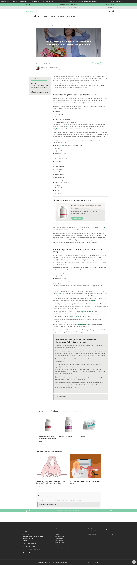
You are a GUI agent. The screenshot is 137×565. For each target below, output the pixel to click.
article (62, 330)
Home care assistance (84, 324)
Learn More (77, 218)
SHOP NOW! (32, 1)
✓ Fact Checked (96, 63)
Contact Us (58, 534)
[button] (106, 11)
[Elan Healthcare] (32, 17)
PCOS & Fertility (31, 11)
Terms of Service (59, 542)
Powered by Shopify (62, 562)
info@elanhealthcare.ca (34, 549)
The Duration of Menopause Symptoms (39, 85)
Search (57, 532)
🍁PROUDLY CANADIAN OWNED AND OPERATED (68, 7)
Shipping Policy (59, 536)
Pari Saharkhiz (45, 69)
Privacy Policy (59, 538)
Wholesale (58, 545)
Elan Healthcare (52, 562)
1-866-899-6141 (32, 546)
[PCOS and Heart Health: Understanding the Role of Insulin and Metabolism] (51, 466)
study (103, 227)
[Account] (110, 11)
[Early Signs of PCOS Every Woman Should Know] (85, 466)
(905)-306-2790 (31, 543)
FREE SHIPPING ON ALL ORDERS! (68, 4)
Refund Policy (59, 540)
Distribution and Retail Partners (64, 547)
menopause (98, 330)
